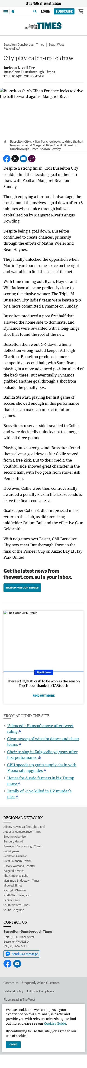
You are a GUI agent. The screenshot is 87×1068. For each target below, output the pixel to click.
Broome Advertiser (14, 836)
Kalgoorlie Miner (13, 871)
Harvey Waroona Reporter (19, 866)
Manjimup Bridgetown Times (21, 880)
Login (45, 11)
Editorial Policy (13, 991)
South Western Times (16, 905)
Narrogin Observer (14, 890)
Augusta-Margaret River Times (22, 831)
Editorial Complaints (40, 991)
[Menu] (5, 11)
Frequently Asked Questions (41, 983)
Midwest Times (12, 885)
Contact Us (10, 983)
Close (13, 1044)
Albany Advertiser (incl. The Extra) (24, 826)
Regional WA (11, 48)
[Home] (13, 11)
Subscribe (64, 11)
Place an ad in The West (19, 999)
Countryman (11, 851)
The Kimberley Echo (15, 875)
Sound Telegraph (13, 910)
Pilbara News (11, 900)
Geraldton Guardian (15, 856)
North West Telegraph (16, 895)
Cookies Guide (55, 1023)
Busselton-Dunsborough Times (23, 44)
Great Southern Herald (17, 861)
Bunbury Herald (13, 841)
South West (56, 44)
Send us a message (25, 954)
